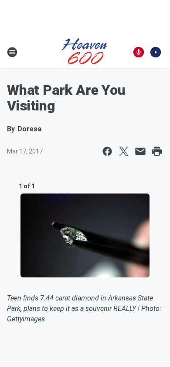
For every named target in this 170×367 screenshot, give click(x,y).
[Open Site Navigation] (12, 52)
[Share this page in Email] (140, 151)
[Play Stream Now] (155, 52)
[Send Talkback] (138, 52)
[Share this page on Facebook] (107, 151)
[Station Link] (85, 52)
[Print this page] (157, 151)
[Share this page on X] (124, 151)
